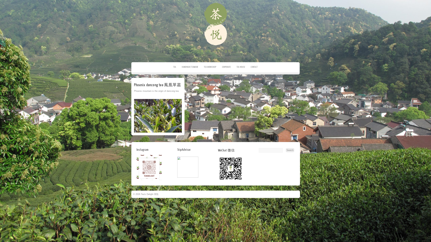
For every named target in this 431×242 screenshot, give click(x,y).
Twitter (3, 43)
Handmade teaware (190, 67)
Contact (254, 67)
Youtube (3, 48)
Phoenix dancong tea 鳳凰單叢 (157, 85)
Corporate (226, 67)
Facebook (3, 38)
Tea (174, 67)
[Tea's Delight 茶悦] (216, 54)
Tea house (241, 67)
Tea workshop (210, 67)
